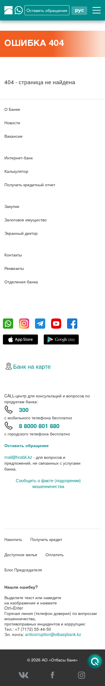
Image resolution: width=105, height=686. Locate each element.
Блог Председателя (23, 570)
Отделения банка (21, 282)
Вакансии (13, 136)
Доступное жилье (20, 554)
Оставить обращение (26, 445)
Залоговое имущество (25, 220)
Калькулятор (16, 171)
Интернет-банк (18, 158)
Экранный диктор (21, 233)
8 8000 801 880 (39, 425)
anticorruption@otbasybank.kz (53, 634)
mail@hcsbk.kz (18, 457)
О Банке (12, 109)
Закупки (11, 206)
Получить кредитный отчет (29, 184)
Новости (12, 122)
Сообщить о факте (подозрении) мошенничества (48, 483)
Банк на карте (32, 366)
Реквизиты (14, 268)
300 (24, 409)
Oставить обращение (47, 10)
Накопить (13, 539)
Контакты (13, 255)
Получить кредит (46, 539)
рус (79, 10)
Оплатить (55, 554)
